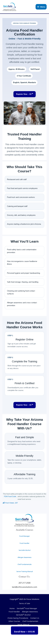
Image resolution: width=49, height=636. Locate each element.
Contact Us (34, 618)
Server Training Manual (24, 571)
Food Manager (24, 536)
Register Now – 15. (24, 94)
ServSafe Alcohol (24, 550)
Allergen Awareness (24, 557)
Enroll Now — (24, 631)
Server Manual (23, 624)
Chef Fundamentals (25, 564)
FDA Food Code (10, 496)
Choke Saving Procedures (17, 618)
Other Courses (14, 621)
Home (12, 608)
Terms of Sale (24, 603)
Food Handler (24, 543)
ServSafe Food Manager (27, 608)
